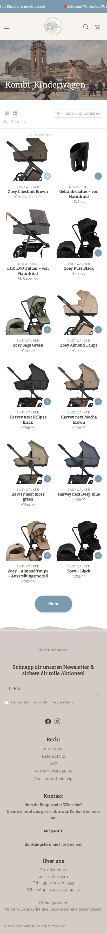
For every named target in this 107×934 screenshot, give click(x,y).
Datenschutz (53, 756)
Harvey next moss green (28, 497)
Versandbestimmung (53, 779)
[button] (6, 27)
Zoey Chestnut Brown (28, 191)
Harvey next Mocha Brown (79, 420)
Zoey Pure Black (79, 268)
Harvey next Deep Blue (79, 494)
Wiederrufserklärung (53, 771)
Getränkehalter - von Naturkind (79, 194)
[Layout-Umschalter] (7, 114)
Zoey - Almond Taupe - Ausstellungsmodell (28, 574)
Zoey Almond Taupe (79, 345)
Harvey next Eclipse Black (28, 420)
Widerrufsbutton (53, 650)
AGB (53, 764)
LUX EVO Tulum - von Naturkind (28, 271)
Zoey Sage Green (28, 345)
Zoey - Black (79, 571)
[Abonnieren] (97, 695)
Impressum (53, 749)
